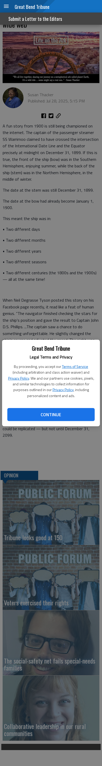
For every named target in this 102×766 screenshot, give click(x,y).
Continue (51, 414)
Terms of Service (75, 366)
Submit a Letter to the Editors (35, 18)
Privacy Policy (18, 378)
